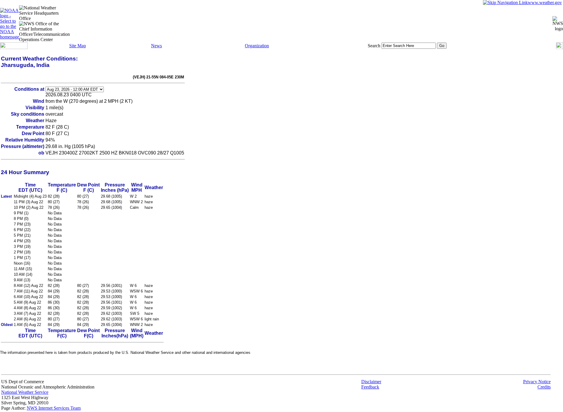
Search (374, 45)
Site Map (77, 45)
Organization (257, 45)
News (156, 45)
